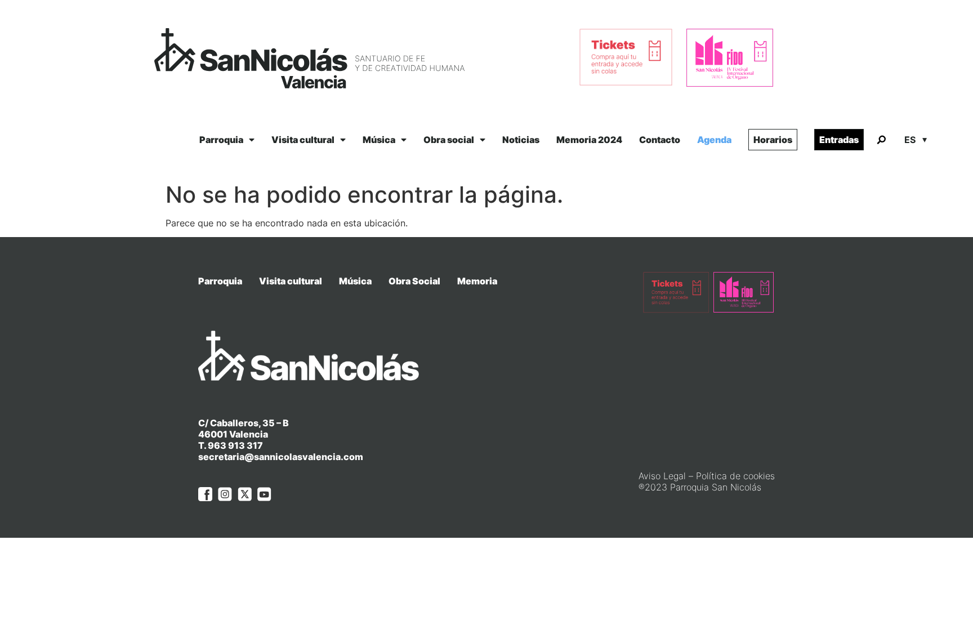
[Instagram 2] (225, 494)
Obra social (448, 139)
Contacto (659, 139)
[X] (245, 494)
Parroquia (221, 139)
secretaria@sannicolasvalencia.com (280, 456)
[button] (881, 140)
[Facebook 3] (205, 494)
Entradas (839, 139)
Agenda (714, 139)
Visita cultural (302, 139)
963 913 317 (235, 445)
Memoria (477, 281)
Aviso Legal (662, 475)
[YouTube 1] (264, 494)
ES (910, 139)
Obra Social (414, 281)
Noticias (520, 139)
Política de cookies (735, 475)
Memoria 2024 (589, 139)
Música (379, 139)
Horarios (772, 139)
